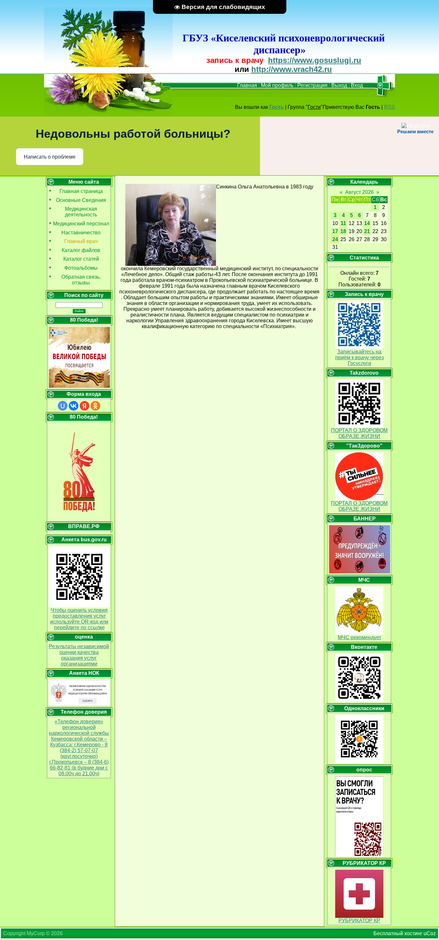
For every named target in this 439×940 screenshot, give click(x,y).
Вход (357, 85)
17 (335, 231)
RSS (389, 107)
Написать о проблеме (50, 157)
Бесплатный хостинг (397, 933)
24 (335, 239)
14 (367, 223)
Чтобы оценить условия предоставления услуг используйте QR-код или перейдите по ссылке (79, 618)
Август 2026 (359, 192)
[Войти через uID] (62, 406)
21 (367, 231)
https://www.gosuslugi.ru (314, 60)
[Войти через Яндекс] (84, 406)
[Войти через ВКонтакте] (73, 406)
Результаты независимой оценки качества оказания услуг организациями (79, 655)
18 (343, 231)
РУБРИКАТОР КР (359, 920)
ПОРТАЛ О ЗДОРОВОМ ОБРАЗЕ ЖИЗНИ (359, 433)
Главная (247, 85)
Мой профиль (277, 85)
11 (343, 223)
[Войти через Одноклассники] (95, 406)
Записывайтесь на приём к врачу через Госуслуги (359, 357)
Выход (339, 85)
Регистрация (312, 85)
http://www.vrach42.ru (291, 69)
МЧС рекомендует (359, 637)
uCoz (430, 933)
